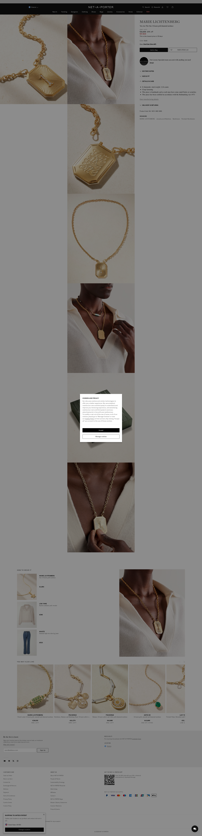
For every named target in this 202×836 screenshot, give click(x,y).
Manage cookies (101, 436)
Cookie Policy (89, 419)
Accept (101, 430)
